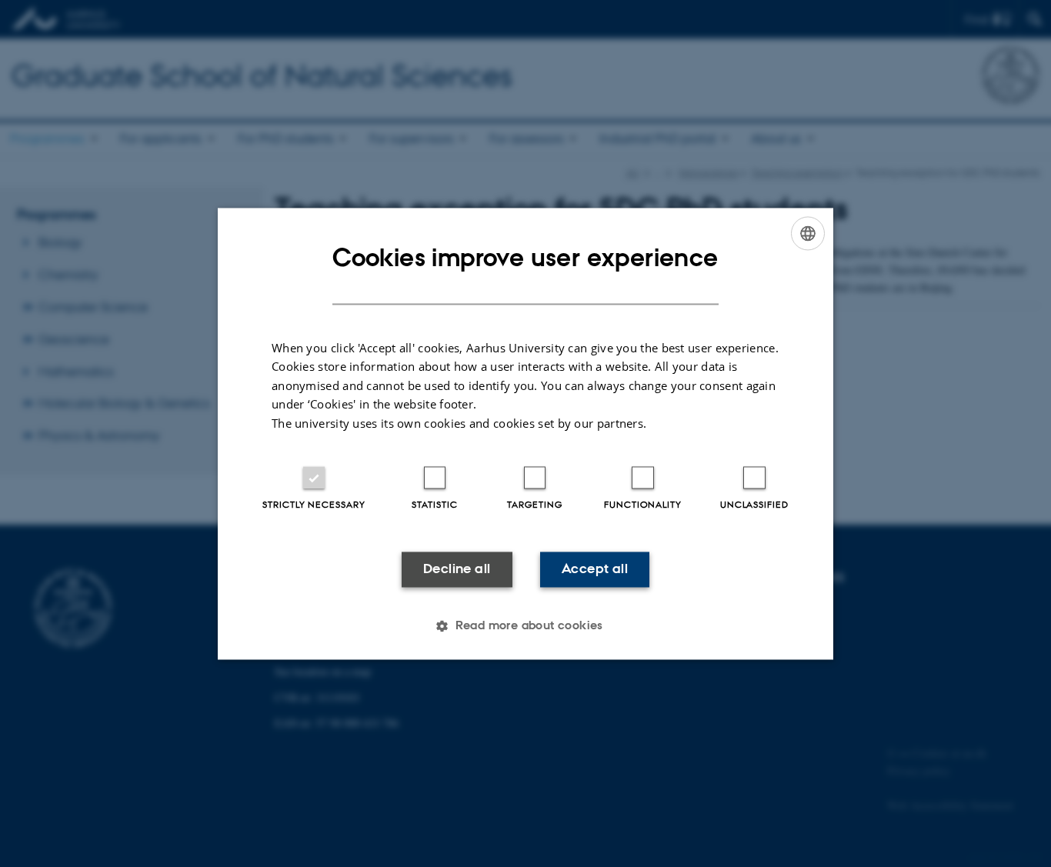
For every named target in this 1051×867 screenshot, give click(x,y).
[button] (525, 625)
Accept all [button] (595, 569)
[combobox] (808, 233)
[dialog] (525, 433)
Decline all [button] (456, 569)
